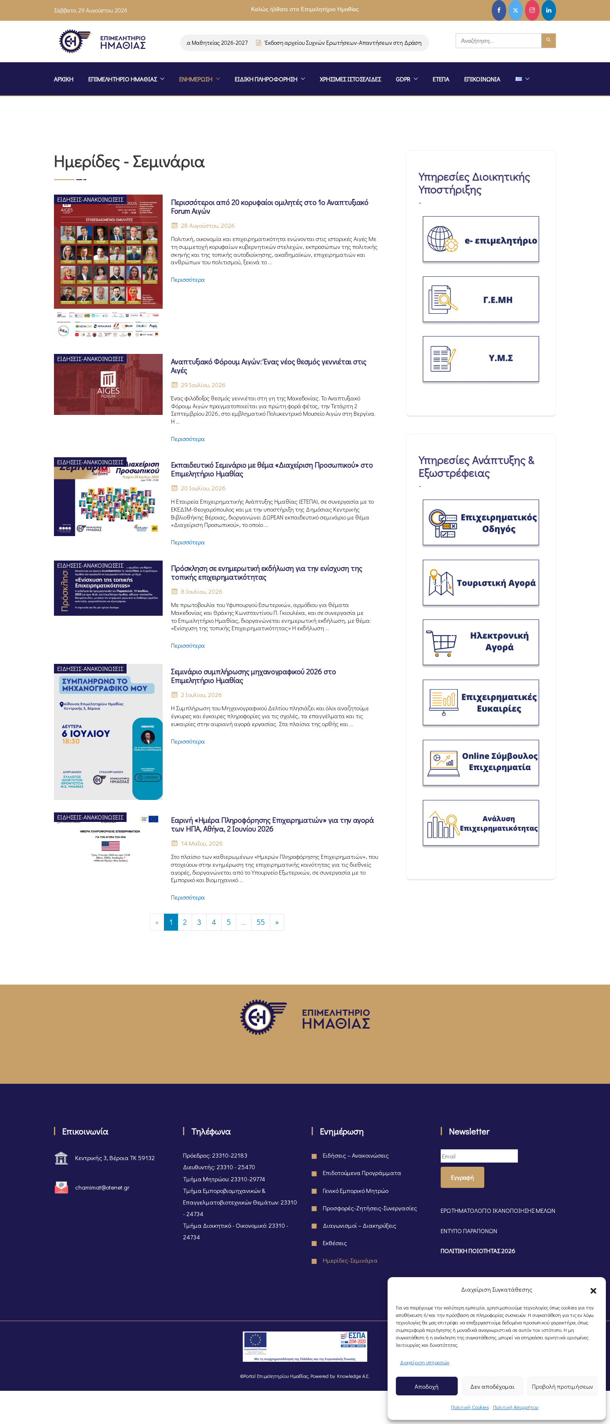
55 (260, 922)
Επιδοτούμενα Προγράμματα (362, 1172)
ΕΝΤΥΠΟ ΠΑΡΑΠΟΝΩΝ (469, 1230)
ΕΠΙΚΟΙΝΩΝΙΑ (482, 79)
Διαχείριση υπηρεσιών (424, 1362)
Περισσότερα (188, 279)
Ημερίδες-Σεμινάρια (350, 1260)
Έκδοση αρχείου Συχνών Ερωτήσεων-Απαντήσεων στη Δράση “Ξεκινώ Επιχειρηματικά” (357, 42)
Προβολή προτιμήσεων (562, 1386)
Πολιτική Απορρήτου (515, 1407)
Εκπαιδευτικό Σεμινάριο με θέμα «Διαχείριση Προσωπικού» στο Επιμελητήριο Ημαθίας (272, 469)
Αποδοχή (427, 1386)
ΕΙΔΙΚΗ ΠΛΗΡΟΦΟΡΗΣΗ (266, 79)
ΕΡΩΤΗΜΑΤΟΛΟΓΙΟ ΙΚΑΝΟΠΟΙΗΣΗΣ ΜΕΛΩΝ (498, 1210)
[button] (593, 1289)
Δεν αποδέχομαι (492, 1386)
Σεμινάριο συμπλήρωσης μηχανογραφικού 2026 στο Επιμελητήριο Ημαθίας (253, 676)
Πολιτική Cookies (470, 1407)
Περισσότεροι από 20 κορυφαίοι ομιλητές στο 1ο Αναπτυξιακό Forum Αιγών (269, 207)
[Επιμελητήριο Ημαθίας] (102, 43)
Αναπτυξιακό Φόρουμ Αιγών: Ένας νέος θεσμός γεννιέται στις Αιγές (268, 366)
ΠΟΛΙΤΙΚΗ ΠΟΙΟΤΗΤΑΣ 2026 (478, 1250)
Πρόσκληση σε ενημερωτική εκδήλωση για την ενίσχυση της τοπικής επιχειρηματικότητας (266, 572)
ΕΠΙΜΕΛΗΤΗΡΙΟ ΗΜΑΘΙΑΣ (122, 79)
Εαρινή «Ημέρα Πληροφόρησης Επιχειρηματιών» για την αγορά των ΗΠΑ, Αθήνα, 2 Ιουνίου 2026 (272, 824)
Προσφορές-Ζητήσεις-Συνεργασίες (370, 1208)
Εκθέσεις (335, 1243)
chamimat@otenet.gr (102, 1187)
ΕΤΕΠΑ (441, 79)
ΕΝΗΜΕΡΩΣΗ (195, 79)
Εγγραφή (462, 1177)
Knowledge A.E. (353, 1376)
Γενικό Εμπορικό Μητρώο (355, 1190)
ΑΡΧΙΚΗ (63, 79)
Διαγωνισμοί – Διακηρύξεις (359, 1225)
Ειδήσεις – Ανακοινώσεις (356, 1155)
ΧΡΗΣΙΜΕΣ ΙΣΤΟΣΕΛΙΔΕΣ (350, 79)
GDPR (403, 79)
